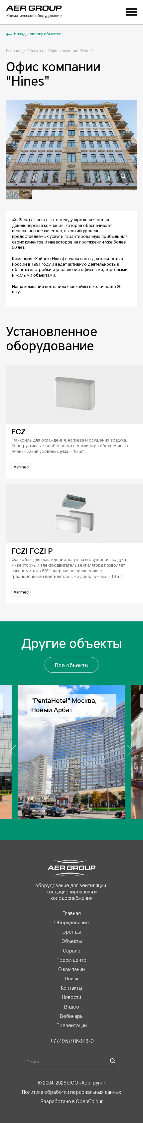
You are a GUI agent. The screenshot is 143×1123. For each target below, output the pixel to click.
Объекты (34, 50)
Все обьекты (71, 665)
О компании (71, 969)
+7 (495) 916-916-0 (71, 1041)
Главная (14, 50)
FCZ (18, 431)
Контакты (71, 988)
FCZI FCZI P (32, 551)
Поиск (71, 979)
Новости (71, 998)
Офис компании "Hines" (70, 50)
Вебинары (71, 1016)
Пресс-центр (71, 960)
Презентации (72, 1025)
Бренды (72, 932)
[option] (71, 145)
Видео (71, 1007)
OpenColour (89, 1101)
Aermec (21, 467)
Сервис (71, 951)
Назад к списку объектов (37, 34)
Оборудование (71, 923)
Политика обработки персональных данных (71, 1092)
